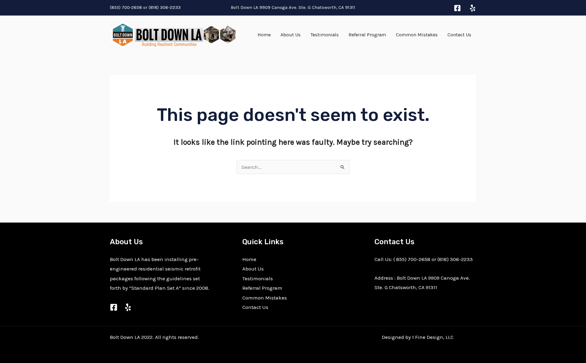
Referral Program (367, 35)
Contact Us (459, 35)
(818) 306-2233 (165, 7)
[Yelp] (472, 8)
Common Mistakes (417, 35)
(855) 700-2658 (126, 7)
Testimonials (324, 35)
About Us (290, 35)
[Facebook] (457, 8)
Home (264, 35)
